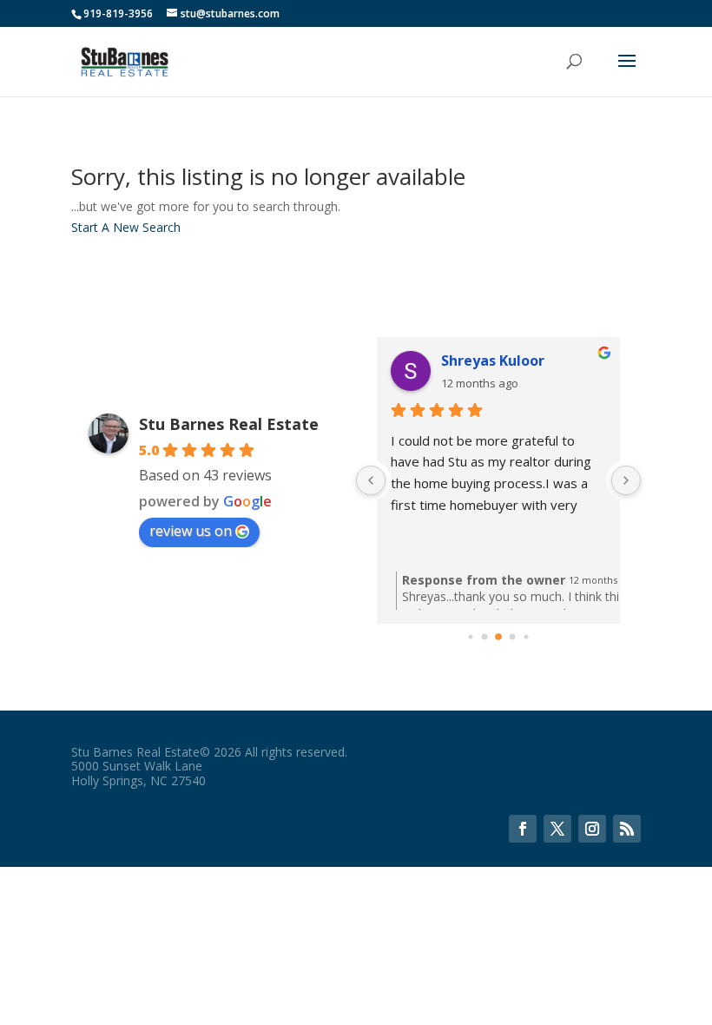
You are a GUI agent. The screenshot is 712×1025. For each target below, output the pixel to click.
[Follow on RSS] (627, 829)
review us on (190, 530)
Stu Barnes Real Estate (229, 423)
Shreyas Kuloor (492, 360)
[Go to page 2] (498, 636)
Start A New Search (126, 227)
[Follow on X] (557, 829)
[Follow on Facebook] (523, 829)
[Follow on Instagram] (592, 829)
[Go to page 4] (526, 636)
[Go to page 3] (513, 636)
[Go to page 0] (470, 636)
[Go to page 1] (485, 636)
